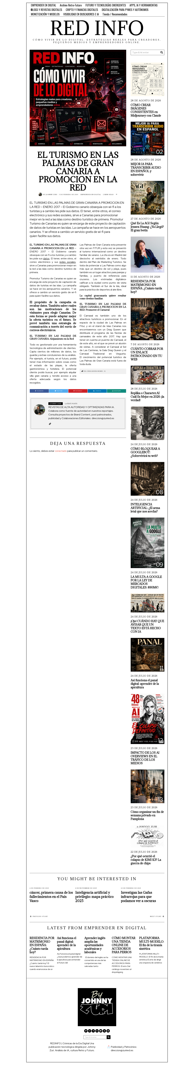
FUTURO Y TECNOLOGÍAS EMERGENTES (105, 5)
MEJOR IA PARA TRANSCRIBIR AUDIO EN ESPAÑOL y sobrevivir (146, 169)
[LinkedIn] (97, 1031)
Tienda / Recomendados (115, 14)
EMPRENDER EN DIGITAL (43, 5)
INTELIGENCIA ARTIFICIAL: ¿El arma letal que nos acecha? (145, 507)
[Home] (108, 1031)
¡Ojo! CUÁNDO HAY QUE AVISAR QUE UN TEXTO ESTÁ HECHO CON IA (147, 626)
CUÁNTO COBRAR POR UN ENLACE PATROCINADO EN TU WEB (147, 354)
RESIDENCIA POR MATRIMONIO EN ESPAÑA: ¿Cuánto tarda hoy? (146, 286)
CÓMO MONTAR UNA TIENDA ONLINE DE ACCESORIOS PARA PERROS (123, 945)
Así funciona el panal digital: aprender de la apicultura (145, 683)
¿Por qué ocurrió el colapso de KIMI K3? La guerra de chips (146, 859)
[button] (161, 52)
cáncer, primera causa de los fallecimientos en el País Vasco (51, 896)
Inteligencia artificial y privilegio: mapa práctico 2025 (94, 896)
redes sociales (67, 262)
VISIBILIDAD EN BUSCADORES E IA (81, 14)
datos (46, 258)
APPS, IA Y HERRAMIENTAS (144, 5)
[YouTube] (100, 1031)
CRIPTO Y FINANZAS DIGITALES (82, 10)
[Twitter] (86, 1031)
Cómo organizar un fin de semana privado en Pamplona (147, 815)
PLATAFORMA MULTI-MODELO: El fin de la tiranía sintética (151, 943)
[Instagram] (89, 1031)
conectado (61, 451)
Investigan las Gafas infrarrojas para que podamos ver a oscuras (138, 896)
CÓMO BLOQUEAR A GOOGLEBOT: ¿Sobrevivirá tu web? (145, 452)
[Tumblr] (104, 1031)
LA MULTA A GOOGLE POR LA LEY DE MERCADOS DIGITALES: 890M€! (146, 582)
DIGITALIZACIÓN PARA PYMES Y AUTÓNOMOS (125, 10)
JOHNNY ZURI (51, 194)
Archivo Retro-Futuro (71, 5)
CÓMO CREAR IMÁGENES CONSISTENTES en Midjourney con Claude (146, 110)
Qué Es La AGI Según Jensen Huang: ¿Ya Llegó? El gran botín (147, 226)
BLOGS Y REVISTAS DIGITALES (46, 10)
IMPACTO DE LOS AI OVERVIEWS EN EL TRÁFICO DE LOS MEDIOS (145, 758)
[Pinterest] (93, 1031)
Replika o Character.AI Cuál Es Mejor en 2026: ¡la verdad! (147, 396)
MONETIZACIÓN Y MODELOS (45, 14)
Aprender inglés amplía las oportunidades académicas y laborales (94, 945)
